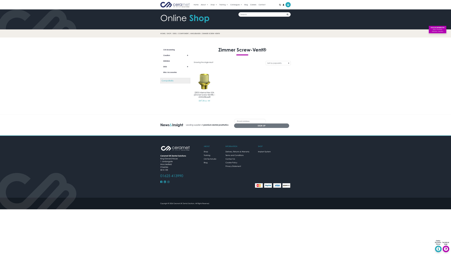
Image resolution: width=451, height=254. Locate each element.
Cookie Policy (231, 162)
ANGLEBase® (195, 33)
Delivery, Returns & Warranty (237, 152)
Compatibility (168, 80)
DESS (175, 33)
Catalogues (235, 5)
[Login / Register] (283, 5)
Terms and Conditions (235, 155)
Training (222, 5)
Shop (213, 5)
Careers (253, 5)
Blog (246, 5)
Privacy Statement (233, 166)
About (203, 5)
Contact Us (230, 159)
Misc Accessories (170, 72)
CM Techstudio (210, 159)
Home (196, 5)
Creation (175, 55)
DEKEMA (166, 61)
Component (183, 33)
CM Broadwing (169, 50)
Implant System (264, 152)
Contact (262, 5)
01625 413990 (171, 176)
